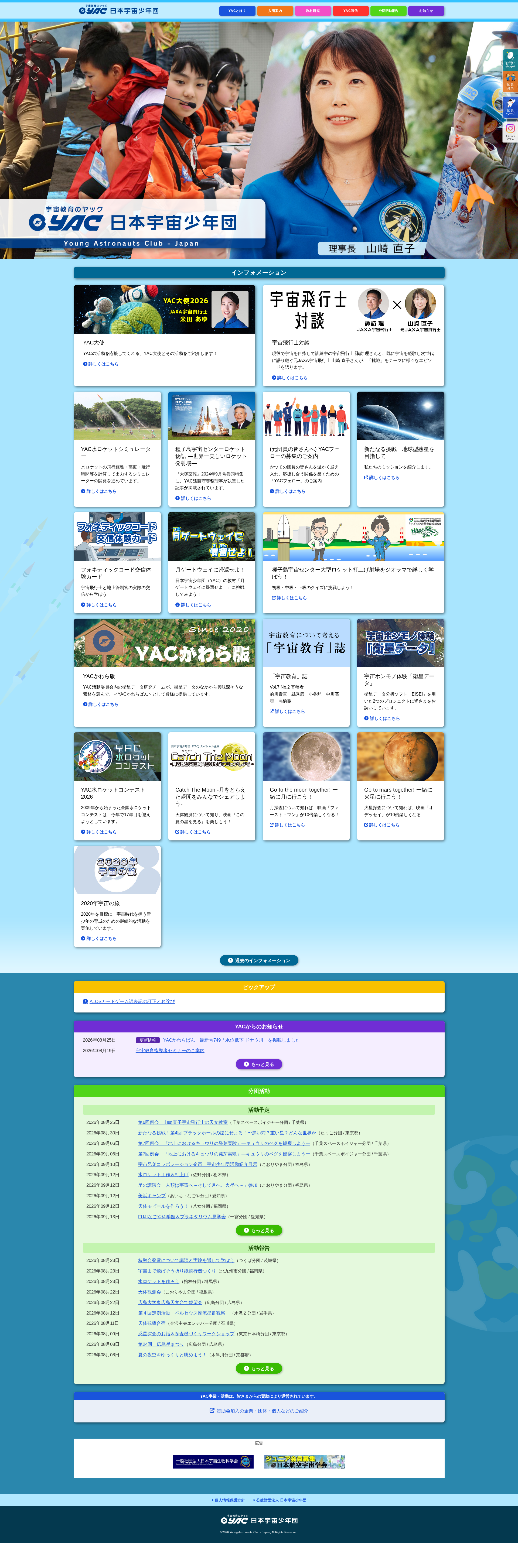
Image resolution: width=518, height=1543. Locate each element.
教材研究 (313, 11)
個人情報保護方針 (230, 1500)
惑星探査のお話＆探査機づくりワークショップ (186, 1333)
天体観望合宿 (152, 1323)
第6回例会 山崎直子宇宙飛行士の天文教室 (183, 1122)
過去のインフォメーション (262, 960)
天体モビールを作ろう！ (163, 1206)
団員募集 (510, 86)
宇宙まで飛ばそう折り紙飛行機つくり (177, 1271)
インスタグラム (510, 137)
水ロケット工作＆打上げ (163, 1174)
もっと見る (262, 1064)
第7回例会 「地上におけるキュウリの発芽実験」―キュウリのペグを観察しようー (224, 1143)
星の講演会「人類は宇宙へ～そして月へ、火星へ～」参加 (197, 1185)
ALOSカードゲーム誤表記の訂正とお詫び (132, 1001)
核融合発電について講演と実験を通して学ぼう (186, 1260)
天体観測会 (149, 1292)
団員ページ (510, 112)
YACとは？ (238, 11)
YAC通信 (350, 11)
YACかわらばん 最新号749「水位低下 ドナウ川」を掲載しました (231, 1040)
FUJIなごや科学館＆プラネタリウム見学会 (182, 1216)
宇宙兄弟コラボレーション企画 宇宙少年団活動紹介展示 (197, 1164)
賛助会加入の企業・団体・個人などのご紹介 (262, 1411)
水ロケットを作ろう (158, 1281)
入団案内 (275, 11)
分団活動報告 (388, 11)
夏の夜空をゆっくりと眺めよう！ (172, 1354)
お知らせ (426, 11)
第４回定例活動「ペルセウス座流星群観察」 (184, 1313)
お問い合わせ (510, 65)
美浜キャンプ (152, 1195)
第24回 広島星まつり (161, 1344)
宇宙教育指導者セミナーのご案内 (170, 1050)
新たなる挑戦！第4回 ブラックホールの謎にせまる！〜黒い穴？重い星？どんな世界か (227, 1132)
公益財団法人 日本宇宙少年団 (281, 1500)
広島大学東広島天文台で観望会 (170, 1302)
